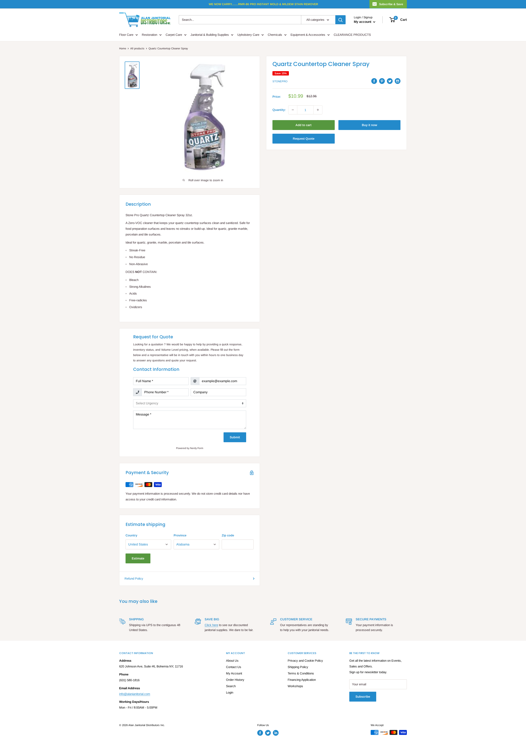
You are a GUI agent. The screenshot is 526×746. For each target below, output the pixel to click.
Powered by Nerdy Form (189, 448)
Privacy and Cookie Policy (305, 660)
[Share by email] (397, 81)
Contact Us (233, 667)
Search (231, 686)
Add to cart (303, 125)
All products (137, 48)
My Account (234, 673)
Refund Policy (134, 578)
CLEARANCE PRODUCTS (352, 34)
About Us (232, 660)
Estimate (138, 558)
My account (363, 21)
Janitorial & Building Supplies (209, 34)
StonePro (279, 81)
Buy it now (369, 125)
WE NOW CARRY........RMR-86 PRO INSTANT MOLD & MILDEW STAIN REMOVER (263, 4)
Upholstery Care (248, 34)
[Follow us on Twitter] (268, 733)
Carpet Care (174, 34)
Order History (235, 679)
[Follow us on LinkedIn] (276, 733)
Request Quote (303, 138)
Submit (235, 437)
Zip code (228, 535)
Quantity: (279, 109)
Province (180, 535)
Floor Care (126, 34)
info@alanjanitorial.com (134, 694)
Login (229, 692)
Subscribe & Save (391, 4)
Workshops (295, 686)
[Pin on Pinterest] (382, 81)
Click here (211, 625)
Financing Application (302, 679)
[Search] (340, 19)
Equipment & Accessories (308, 34)
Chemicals (275, 34)
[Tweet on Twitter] (390, 81)
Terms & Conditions (301, 673)
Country (131, 535)
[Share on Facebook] (374, 81)
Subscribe (362, 696)
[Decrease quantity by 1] (292, 110)
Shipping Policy (298, 667)
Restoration (149, 34)
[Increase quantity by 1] (318, 110)
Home (122, 48)
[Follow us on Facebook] (260, 733)
